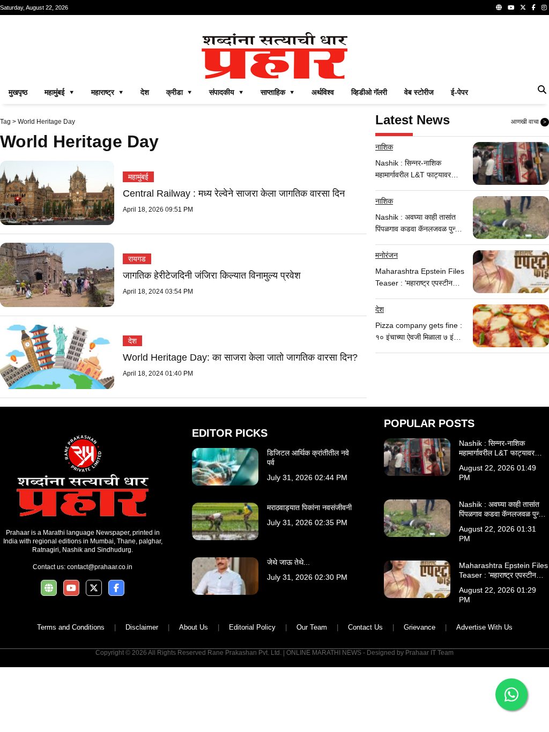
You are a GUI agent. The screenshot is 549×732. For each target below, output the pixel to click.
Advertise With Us (484, 627)
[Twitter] (523, 7)
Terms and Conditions (71, 627)
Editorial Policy (252, 627)
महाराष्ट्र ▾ (107, 92)
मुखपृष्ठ (18, 92)
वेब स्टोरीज (419, 92)
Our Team (311, 627)
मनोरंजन (386, 255)
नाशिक (384, 147)
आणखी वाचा (528, 121)
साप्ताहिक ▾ (277, 92)
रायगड (137, 259)
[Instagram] (544, 7)
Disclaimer (141, 627)
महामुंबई (138, 177)
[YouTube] (511, 7)
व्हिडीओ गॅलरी (369, 92)
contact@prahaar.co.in (99, 567)
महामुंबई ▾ (59, 92)
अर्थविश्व (322, 92)
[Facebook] (534, 7)
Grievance (419, 627)
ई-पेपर (459, 92)
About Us (193, 627)
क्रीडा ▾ (179, 92)
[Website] (499, 7)
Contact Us (365, 627)
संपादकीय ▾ (226, 92)
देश (144, 92)
